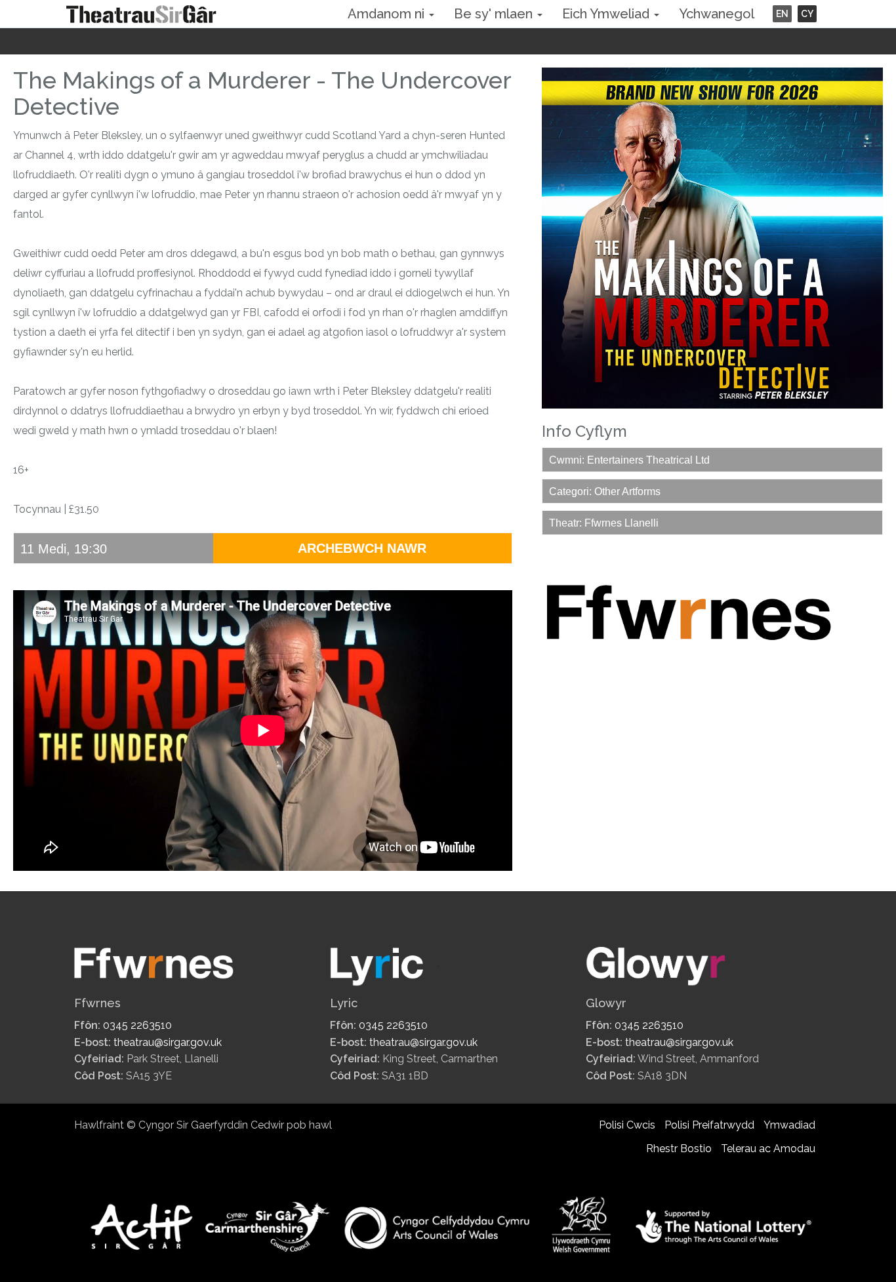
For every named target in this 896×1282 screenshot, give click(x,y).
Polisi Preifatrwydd (709, 1125)
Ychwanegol (716, 14)
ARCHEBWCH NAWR (362, 548)
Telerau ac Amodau (768, 1148)
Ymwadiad (789, 1125)
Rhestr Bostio (679, 1148)
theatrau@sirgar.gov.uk (167, 1042)
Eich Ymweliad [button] (607, 14)
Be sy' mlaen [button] (495, 14)
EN (782, 14)
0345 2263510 (137, 1025)
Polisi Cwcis (627, 1125)
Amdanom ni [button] (388, 14)
